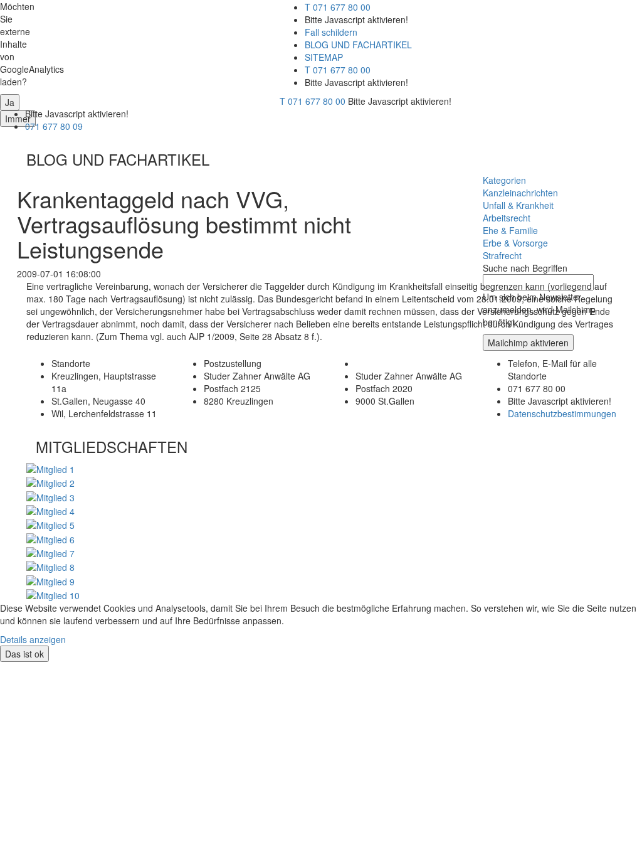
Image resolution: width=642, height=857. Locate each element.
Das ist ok (24, 653)
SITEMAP (324, 57)
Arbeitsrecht (506, 217)
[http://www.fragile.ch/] (50, 566)
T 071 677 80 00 (338, 7)
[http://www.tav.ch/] (50, 482)
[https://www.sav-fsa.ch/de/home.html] (50, 468)
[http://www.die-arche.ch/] (50, 579)
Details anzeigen (33, 639)
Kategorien (504, 180)
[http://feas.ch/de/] (50, 524)
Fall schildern (331, 32)
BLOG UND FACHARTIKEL (358, 44)
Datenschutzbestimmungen (562, 413)
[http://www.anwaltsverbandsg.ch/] (50, 495)
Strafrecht (502, 255)
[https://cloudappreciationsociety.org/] (53, 594)
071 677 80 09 (54, 126)
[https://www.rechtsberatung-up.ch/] (50, 552)
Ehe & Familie (510, 230)
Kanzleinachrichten (520, 192)
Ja (9, 102)
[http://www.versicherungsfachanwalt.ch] (50, 510)
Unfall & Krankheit (518, 205)
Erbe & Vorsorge (515, 243)
